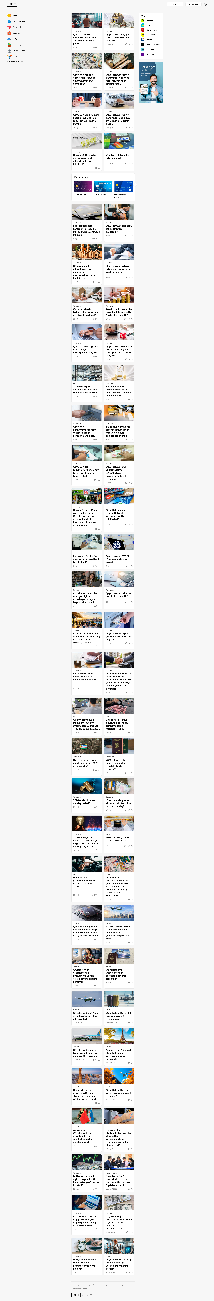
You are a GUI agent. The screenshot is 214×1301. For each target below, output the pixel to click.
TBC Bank (150, 49)
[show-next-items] (135, 184)
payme (149, 25)
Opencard (150, 54)
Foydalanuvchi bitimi (79, 1288)
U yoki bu (76, 112)
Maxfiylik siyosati (120, 1285)
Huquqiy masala (111, 1173)
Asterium (150, 20)
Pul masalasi (77, 31)
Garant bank (151, 30)
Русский (175, 4)
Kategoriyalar (76, 1285)
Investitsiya (77, 152)
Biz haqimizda (89, 1285)
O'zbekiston (77, 757)
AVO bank (150, 35)
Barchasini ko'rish (13, 61)
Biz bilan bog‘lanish (104, 1285)
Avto (74, 383)
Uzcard (149, 39)
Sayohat (76, 590)
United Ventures (153, 44)
